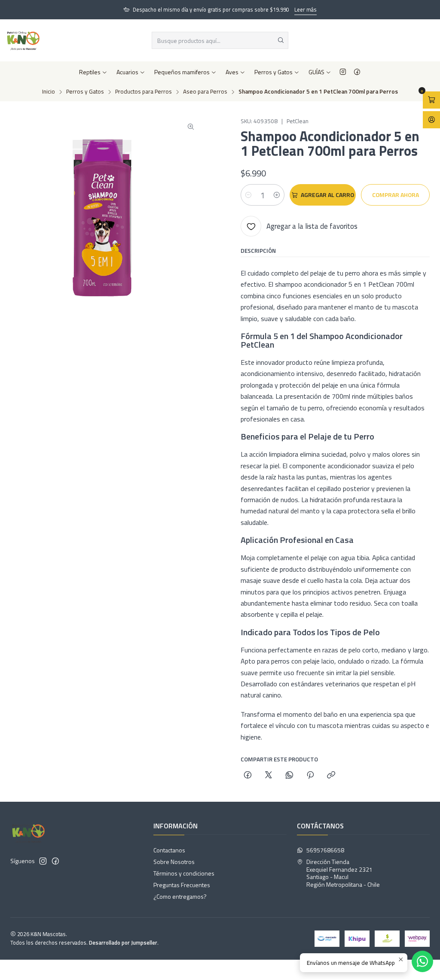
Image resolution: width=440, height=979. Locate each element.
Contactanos (169, 850)
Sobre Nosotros (174, 861)
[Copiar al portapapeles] (331, 775)
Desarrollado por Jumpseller (123, 942)
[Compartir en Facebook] (248, 775)
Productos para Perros (143, 92)
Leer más (305, 9)
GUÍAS (316, 71)
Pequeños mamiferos (182, 71)
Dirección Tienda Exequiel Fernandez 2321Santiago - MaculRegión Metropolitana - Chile (343, 873)
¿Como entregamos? (180, 896)
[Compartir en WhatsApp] (289, 775)
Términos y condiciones (183, 873)
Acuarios (127, 71)
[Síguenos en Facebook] (357, 72)
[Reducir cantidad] (248, 195)
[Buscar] (281, 40)
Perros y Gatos (273, 71)
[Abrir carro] (431, 100)
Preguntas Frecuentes (181, 884)
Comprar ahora (395, 194)
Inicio (48, 92)
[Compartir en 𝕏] (268, 775)
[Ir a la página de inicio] (23, 40)
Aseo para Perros (205, 92)
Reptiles (90, 71)
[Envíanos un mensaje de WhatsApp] (422, 961)
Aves (232, 71)
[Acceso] (431, 119)
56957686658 (325, 850)
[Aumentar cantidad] (276, 195)
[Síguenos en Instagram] (343, 72)
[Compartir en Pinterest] (310, 775)
